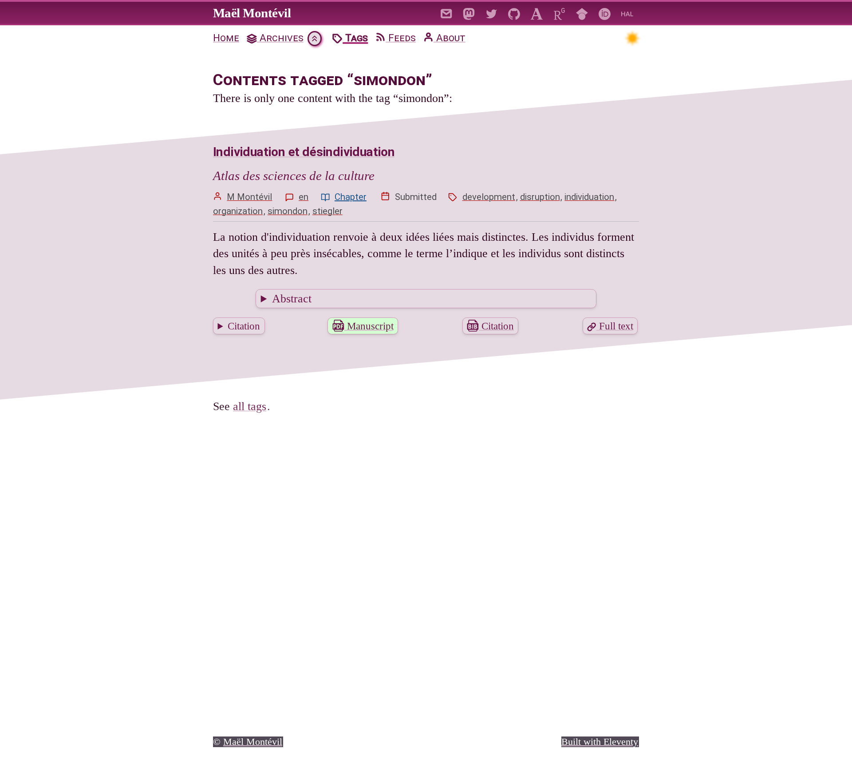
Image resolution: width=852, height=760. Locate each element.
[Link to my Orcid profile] (604, 12)
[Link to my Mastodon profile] (468, 12)
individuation (589, 197)
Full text (614, 326)
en (303, 197)
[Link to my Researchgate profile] (559, 12)
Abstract (292, 298)
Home (226, 38)
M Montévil (249, 197)
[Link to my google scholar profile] (582, 12)
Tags (355, 38)
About (449, 38)
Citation (244, 326)
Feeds (401, 38)
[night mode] (631, 37)
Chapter (351, 197)
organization (238, 211)
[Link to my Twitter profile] (491, 12)
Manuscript (369, 326)
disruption (540, 197)
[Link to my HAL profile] (627, 12)
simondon (288, 211)
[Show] (315, 38)
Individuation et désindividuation (303, 152)
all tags (249, 406)
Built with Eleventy (599, 741)
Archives (280, 38)
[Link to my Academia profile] (536, 12)
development (488, 197)
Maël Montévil (252, 13)
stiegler (327, 211)
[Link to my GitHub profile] (514, 12)
